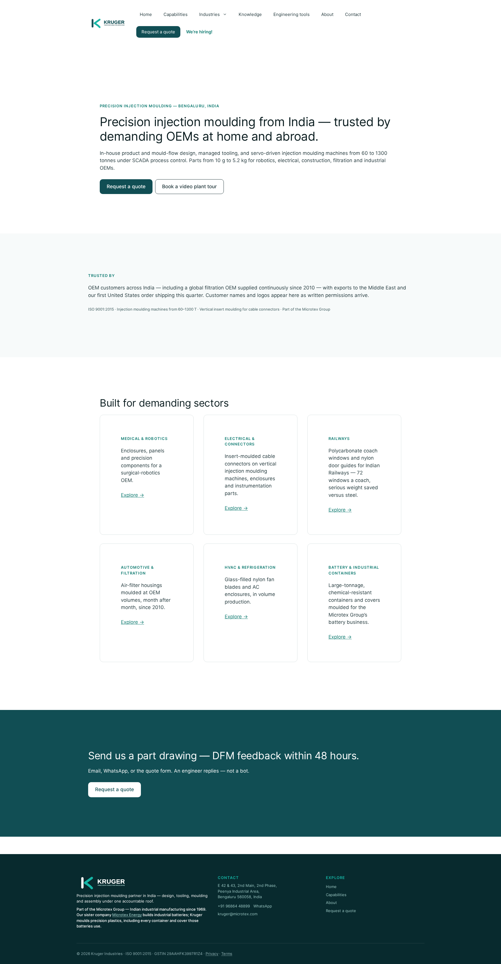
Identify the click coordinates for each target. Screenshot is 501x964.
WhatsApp (262, 906)
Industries (209, 14)
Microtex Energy (127, 914)
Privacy (212, 953)
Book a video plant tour (189, 186)
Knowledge (250, 14)
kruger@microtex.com (237, 914)
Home (146, 14)
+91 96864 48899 (234, 906)
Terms (226, 953)
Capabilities (176, 14)
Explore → (132, 495)
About (327, 14)
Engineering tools (291, 14)
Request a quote (158, 32)
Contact (353, 14)
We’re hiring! (199, 32)
